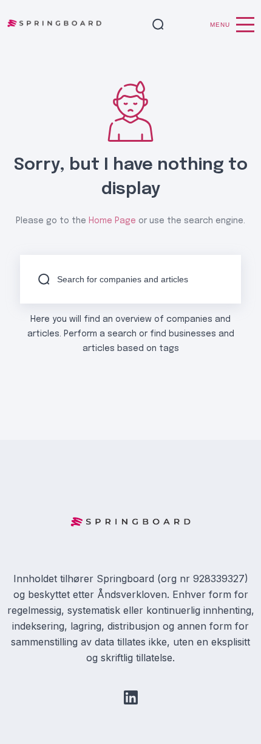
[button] (158, 25)
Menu (220, 24)
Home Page (112, 221)
